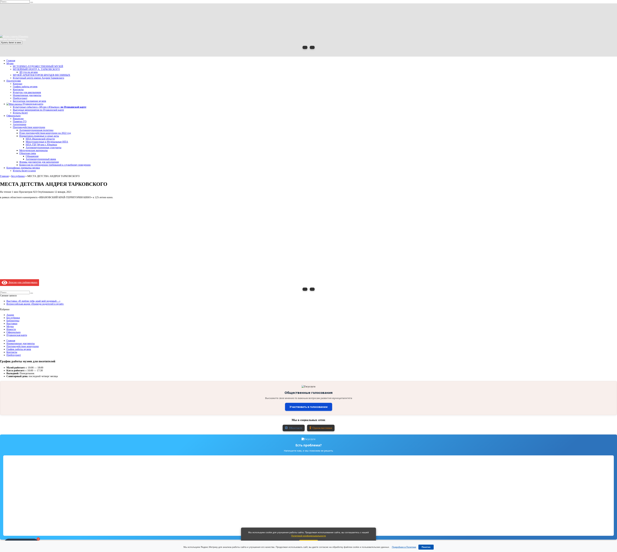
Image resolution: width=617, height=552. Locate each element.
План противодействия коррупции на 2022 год (45, 133)
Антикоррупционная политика (36, 130)
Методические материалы (33, 150)
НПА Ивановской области (40, 138)
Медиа (10, 326)
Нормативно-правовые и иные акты (39, 136)
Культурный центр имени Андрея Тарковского (38, 78)
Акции (10, 314)
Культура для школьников (27, 92)
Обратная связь (27, 153)
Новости (11, 329)
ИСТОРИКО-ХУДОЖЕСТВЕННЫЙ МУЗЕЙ (38, 66)
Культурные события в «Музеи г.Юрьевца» (49, 107)
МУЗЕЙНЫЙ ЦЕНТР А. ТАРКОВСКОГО (36, 69)
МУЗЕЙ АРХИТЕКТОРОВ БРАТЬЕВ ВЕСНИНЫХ (41, 75)
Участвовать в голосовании (309, 407)
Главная (10, 60)
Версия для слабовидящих (22, 282)
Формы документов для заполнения (39, 162)
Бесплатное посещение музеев (29, 101)
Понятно (426, 547)
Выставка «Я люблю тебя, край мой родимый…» (33, 301)
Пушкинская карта (32, 104)
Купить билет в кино (11, 42)
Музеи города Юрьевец (13, 39)
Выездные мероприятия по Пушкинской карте (38, 110)
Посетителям (13, 80)
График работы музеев (25, 86)
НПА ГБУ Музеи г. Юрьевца (41, 144)
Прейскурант (20, 98)
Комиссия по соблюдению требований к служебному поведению (55, 164)
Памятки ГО (20, 121)
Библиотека (12, 320)
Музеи (9, 63)
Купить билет (20, 112)
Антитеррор (19, 124)
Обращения (32, 156)
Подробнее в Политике (404, 547)
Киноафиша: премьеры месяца (23, 167)
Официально (13, 115)
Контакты (18, 89)
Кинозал (17, 83)
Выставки (11, 323)
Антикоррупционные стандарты (43, 147)
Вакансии (18, 118)
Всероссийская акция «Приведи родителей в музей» (35, 304)
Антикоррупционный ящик (41, 159)
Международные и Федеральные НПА (47, 141)
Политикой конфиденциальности (308, 535)
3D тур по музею (28, 72)
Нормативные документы (27, 95)
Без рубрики (13, 317)
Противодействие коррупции (29, 127)
